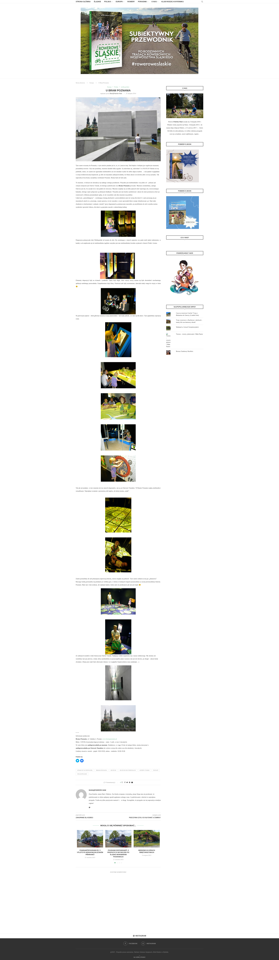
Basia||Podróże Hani (116, 93)
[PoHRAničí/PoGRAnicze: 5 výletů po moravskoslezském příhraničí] (90, 838)
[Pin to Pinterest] (129, 782)
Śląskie (97, 2)
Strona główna (83, 2)
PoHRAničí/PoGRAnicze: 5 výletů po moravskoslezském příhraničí (90, 852)
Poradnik (142, 2)
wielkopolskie (125, 87)
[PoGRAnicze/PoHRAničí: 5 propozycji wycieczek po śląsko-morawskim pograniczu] (118, 838)
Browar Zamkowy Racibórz (184, 351)
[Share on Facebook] (124, 782)
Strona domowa (80, 83)
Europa (119, 2)
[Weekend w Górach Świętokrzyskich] (147, 838)
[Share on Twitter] (127, 782)
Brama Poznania (101, 770)
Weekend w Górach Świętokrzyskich (187, 327)
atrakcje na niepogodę (84, 770)
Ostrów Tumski (145, 770)
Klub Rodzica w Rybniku (172, 2)
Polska (107, 2)
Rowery (131, 2)
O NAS (154, 2)
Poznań (155, 770)
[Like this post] (122, 782)
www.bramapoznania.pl (109, 739)
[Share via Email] (132, 782)
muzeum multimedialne (128, 770)
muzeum (113, 770)
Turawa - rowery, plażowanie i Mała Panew (189, 334)
